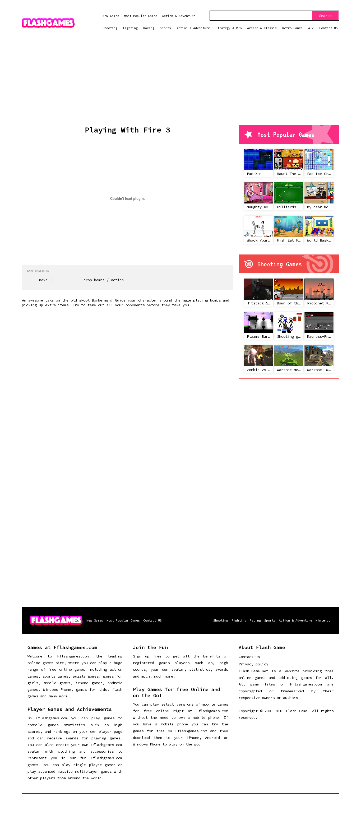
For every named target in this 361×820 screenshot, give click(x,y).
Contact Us (249, 656)
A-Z (311, 28)
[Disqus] (127, 386)
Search (325, 15)
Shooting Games (279, 264)
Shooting (110, 28)
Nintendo (323, 620)
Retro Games (292, 28)
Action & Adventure (178, 16)
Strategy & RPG (229, 28)
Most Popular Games (140, 16)
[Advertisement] (180, 85)
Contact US (328, 28)
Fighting (130, 28)
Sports (165, 28)
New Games (111, 16)
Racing (148, 28)
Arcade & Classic (262, 28)
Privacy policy (253, 664)
